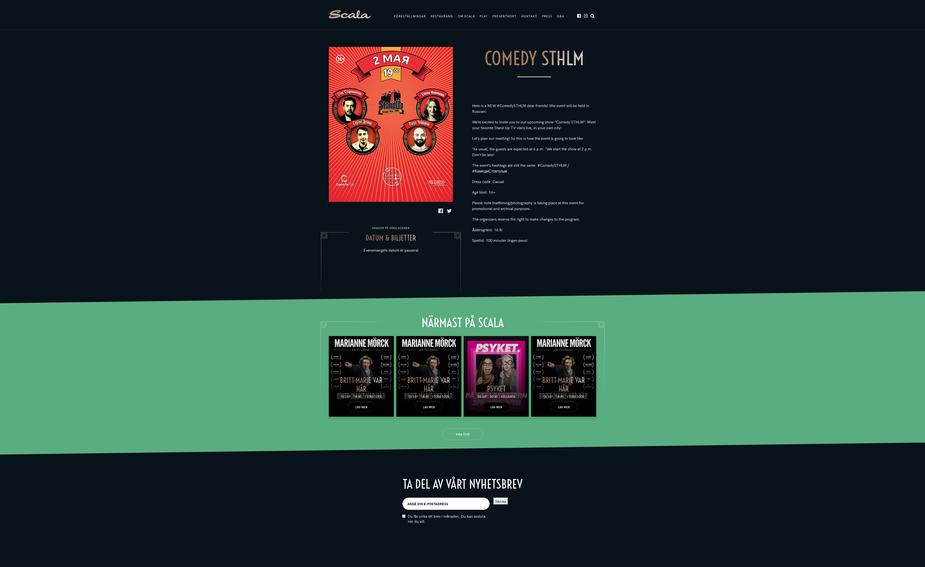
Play (484, 16)
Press (547, 16)
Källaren (508, 396)
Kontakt (529, 16)
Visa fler (462, 434)
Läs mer (361, 407)
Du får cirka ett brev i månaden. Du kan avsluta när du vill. (446, 519)
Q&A (560, 16)
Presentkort (504, 16)
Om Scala (466, 16)
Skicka (500, 501)
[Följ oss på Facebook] (579, 16)
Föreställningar (410, 16)
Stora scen (373, 396)
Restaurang (442, 16)
